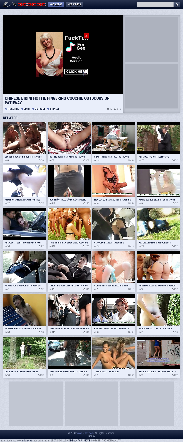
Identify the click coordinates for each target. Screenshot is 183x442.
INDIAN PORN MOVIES (81, 440)
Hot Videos (56, 4)
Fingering (13, 108)
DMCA (91, 435)
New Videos (74, 4)
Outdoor (40, 108)
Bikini (26, 108)
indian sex (27, 440)
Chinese (54, 108)
